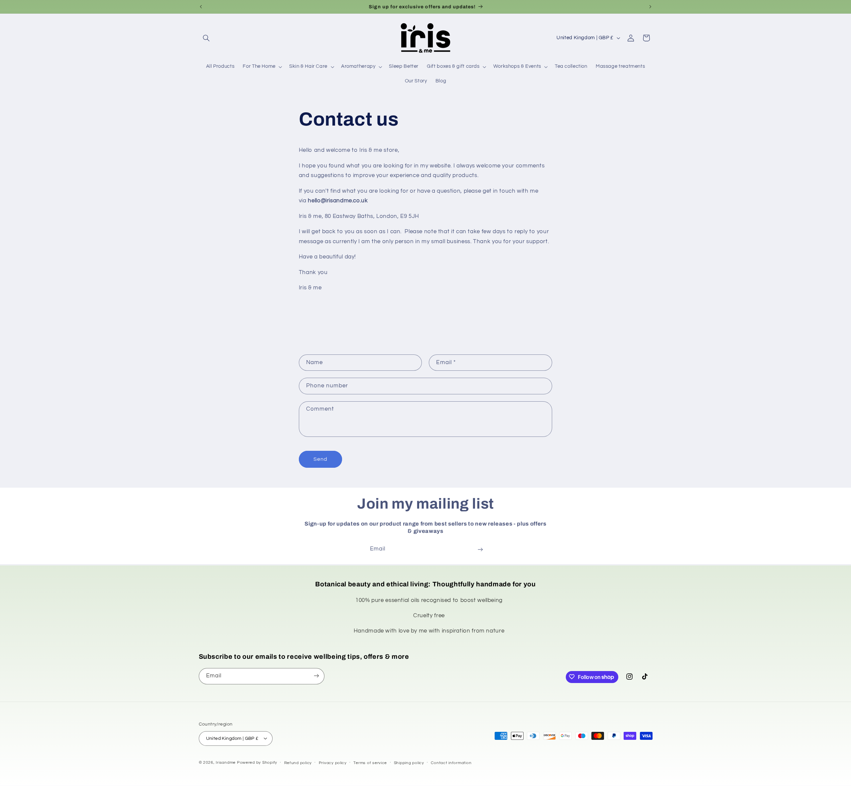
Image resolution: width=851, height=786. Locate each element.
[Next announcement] (650, 6)
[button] (206, 38)
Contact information (451, 762)
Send (320, 459)
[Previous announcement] (200, 6)
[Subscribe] (480, 549)
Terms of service (370, 762)
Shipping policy (409, 762)
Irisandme (226, 762)
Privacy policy (333, 762)
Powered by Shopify (257, 762)
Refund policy (298, 762)
